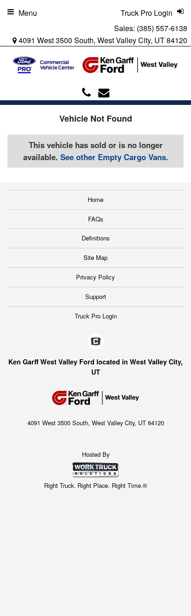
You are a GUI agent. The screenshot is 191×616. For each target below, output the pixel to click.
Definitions (96, 237)
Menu (28, 12)
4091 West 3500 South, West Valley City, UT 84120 (102, 40)
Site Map (95, 257)
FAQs (95, 218)
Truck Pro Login (96, 315)
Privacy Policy (95, 276)
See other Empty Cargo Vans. (114, 156)
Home (95, 199)
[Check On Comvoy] (96, 342)
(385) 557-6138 (162, 28)
